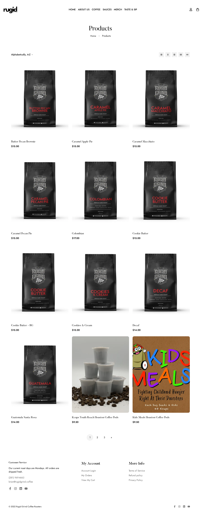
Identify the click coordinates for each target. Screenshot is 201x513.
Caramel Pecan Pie (21, 233)
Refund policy (135, 475)
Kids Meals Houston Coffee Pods (151, 417)
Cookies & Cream (82, 325)
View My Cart (88, 480)
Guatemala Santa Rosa (24, 417)
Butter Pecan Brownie (23, 141)
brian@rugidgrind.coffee (21, 481)
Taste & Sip (130, 9)
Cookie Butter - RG (22, 325)
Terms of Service (137, 470)
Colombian (78, 233)
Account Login (88, 470)
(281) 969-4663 (16, 477)
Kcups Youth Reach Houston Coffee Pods (95, 417)
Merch (118, 9)
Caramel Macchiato (144, 141)
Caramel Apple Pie (82, 141)
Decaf (136, 325)
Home (72, 9)
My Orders (86, 475)
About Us (83, 9)
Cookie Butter (140, 233)
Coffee (96, 9)
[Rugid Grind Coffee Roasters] (10, 9)
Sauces (107, 9)
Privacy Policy (136, 480)
